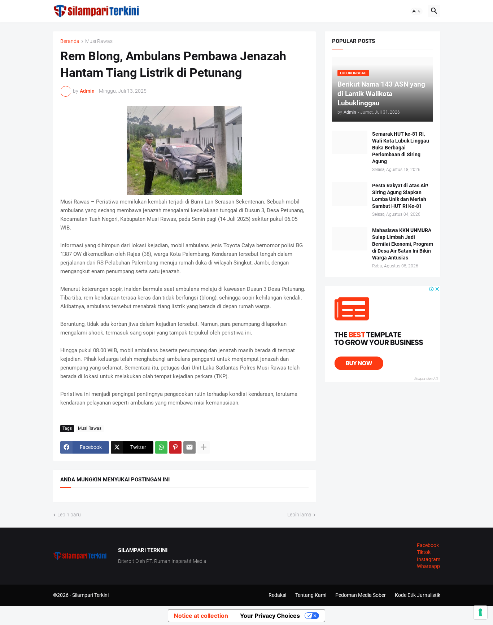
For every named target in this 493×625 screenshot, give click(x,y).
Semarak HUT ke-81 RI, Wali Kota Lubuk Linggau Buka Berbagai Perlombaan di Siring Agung (400, 147)
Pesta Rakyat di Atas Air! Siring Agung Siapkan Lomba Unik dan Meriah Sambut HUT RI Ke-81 (400, 196)
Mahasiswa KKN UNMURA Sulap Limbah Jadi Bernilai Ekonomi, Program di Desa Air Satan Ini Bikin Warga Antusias (402, 244)
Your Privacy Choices (270, 615)
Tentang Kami (310, 595)
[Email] (189, 447)
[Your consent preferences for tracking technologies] (480, 612)
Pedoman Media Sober (360, 595)
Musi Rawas (99, 41)
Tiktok (424, 552)
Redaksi (277, 595)
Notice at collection (201, 615)
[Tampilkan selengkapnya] (203, 447)
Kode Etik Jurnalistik (417, 595)
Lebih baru (69, 514)
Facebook (428, 545)
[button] (416, 11)
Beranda (69, 41)
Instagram (428, 559)
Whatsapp (428, 566)
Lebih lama (299, 514)
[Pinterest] (175, 447)
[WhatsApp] (161, 447)
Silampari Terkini (90, 595)
